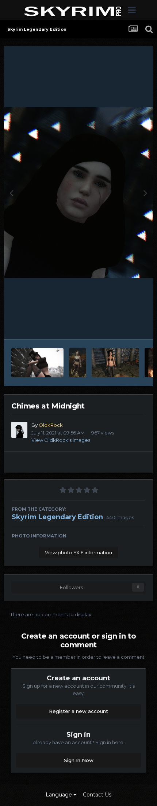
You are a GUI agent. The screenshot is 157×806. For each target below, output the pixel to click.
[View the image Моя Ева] (77, 362)
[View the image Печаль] (37, 362)
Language (59, 794)
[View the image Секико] (115, 362)
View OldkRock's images (60, 440)
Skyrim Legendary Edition (57, 517)
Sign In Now (78, 760)
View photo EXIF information (78, 552)
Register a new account (78, 711)
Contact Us (97, 794)
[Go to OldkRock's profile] (19, 430)
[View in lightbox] (78, 192)
